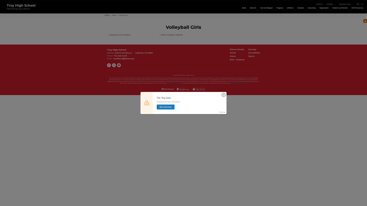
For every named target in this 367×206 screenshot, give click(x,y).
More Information (166, 107)
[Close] (224, 95)
